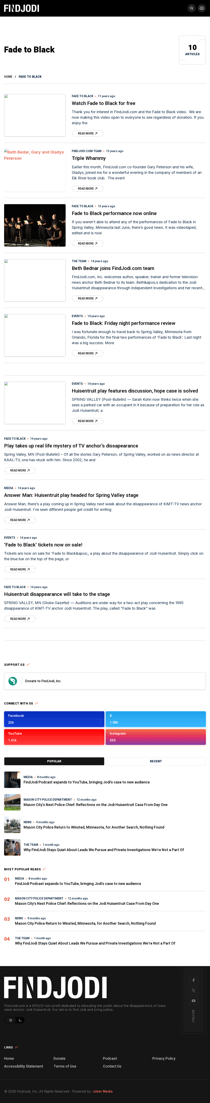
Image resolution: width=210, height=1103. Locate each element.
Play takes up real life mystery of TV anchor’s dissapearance (71, 446)
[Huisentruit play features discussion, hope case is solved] (35, 403)
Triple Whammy (89, 158)
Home (8, 77)
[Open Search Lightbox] (191, 8)
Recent (156, 761)
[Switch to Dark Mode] (20, 1020)
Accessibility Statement (23, 1066)
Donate (59, 1058)
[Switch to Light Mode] (10, 1020)
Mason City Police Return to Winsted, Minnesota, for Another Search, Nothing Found (94, 827)
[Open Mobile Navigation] (202, 8)
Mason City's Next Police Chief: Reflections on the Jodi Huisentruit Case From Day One (96, 805)
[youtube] (193, 1001)
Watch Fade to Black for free (103, 103)
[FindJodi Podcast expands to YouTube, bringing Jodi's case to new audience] (12, 780)
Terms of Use (65, 1066)
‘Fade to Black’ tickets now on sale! (43, 545)
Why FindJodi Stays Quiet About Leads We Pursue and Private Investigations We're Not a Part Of (104, 850)
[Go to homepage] (87, 987)
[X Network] (193, 990)
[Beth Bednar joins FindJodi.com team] (35, 280)
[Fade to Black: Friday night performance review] (35, 335)
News (28, 822)
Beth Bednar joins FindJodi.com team (113, 268)
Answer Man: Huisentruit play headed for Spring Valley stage (71, 495)
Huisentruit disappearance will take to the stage (57, 594)
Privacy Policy (164, 1058)
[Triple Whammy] (35, 170)
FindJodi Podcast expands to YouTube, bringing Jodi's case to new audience (87, 782)
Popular (54, 761)
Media (8, 488)
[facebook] (193, 980)
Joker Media (103, 1091)
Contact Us (112, 1066)
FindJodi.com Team (87, 151)
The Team (79, 261)
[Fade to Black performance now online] (35, 225)
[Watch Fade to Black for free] (35, 115)
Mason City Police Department (48, 800)
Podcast (110, 1058)
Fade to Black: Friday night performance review (123, 323)
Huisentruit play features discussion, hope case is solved (135, 391)
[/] (54, 719)
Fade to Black (82, 96)
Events (77, 316)
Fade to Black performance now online (114, 213)
